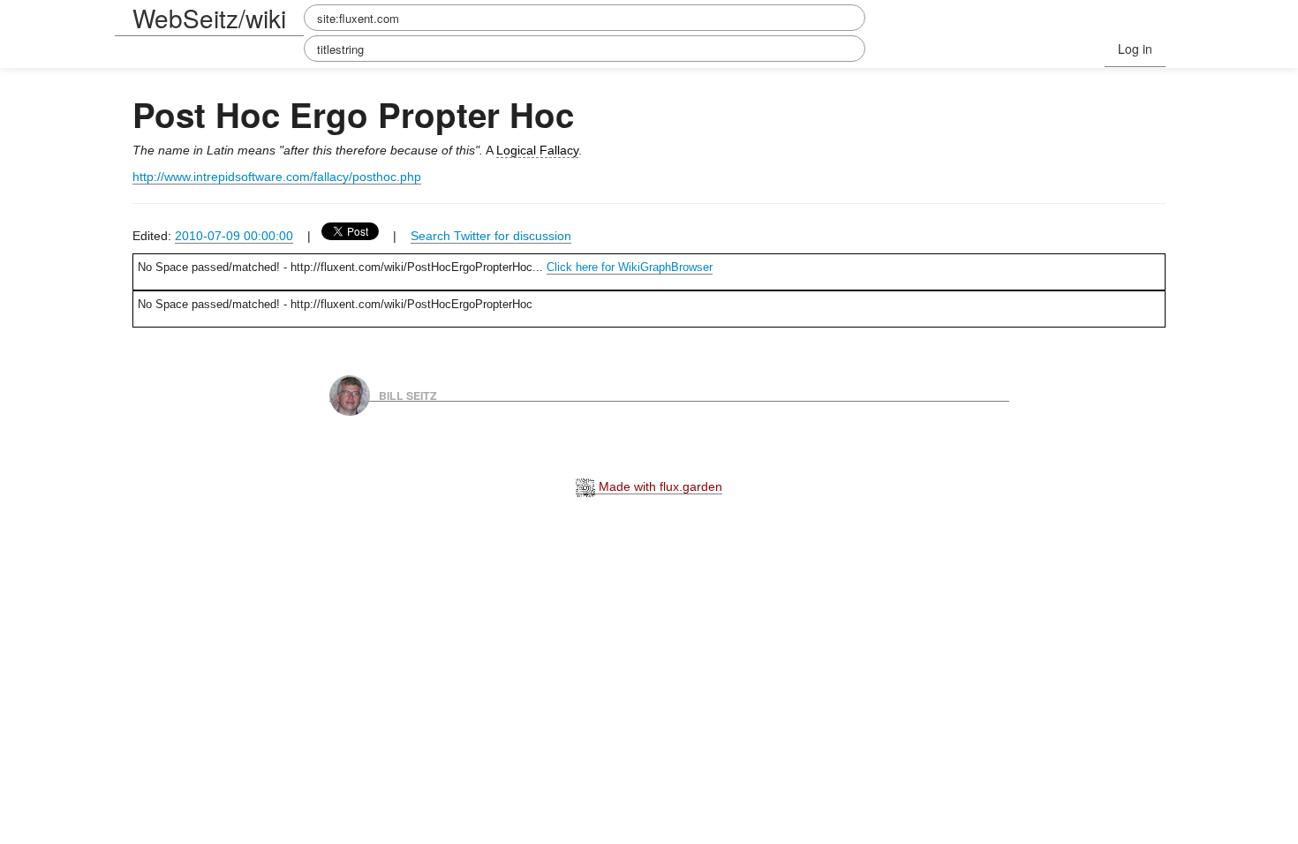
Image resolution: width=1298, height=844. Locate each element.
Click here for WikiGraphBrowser (630, 267)
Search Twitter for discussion (491, 236)
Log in (1135, 48)
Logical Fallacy (537, 150)
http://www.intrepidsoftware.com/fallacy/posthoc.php (276, 177)
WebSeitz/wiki (209, 17)
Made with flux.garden (658, 486)
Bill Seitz (408, 395)
